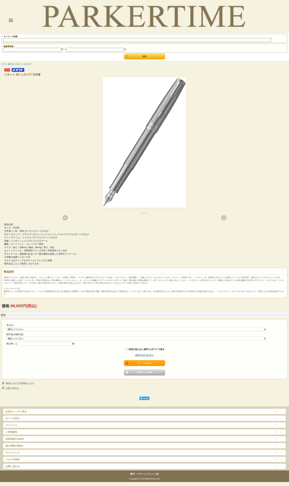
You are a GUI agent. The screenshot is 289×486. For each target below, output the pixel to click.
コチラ (16, 263)
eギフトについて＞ (144, 355)
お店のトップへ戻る (16, 411)
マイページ (11, 425)
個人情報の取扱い (15, 445)
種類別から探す (14, 64)
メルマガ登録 (13, 459)
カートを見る (13, 418)
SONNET (27, 64)
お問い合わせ (12, 388)
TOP (3, 64)
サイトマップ (13, 452)
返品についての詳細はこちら (20, 383)
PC (157, 473)
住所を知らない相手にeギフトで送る (146, 349)
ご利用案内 (11, 432)
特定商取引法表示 (15, 438)
